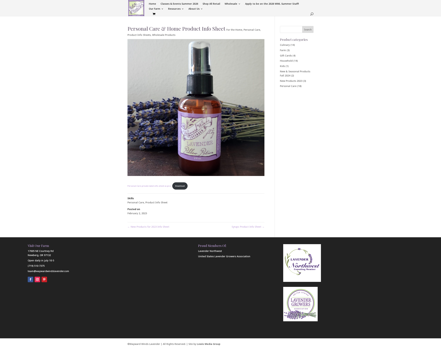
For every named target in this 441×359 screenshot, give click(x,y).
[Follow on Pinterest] (44, 279)
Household (286, 60)
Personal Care (252, 29)
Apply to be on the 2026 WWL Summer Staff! (272, 4)
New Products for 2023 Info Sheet (148, 226)
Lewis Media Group (208, 344)
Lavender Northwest (210, 251)
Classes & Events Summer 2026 (179, 4)
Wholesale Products (163, 35)
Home (152, 4)
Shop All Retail (211, 4)
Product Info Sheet (156, 202)
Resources (174, 9)
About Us (193, 9)
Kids (282, 66)
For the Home (234, 29)
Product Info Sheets (139, 35)
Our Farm (154, 9)
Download (180, 186)
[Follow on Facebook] (30, 279)
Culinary (285, 44)
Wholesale (231, 4)
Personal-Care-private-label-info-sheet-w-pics (149, 186)
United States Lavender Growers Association (224, 256)
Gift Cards (286, 55)
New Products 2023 (291, 80)
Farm (283, 50)
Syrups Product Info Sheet (248, 226)
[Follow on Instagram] (37, 279)
